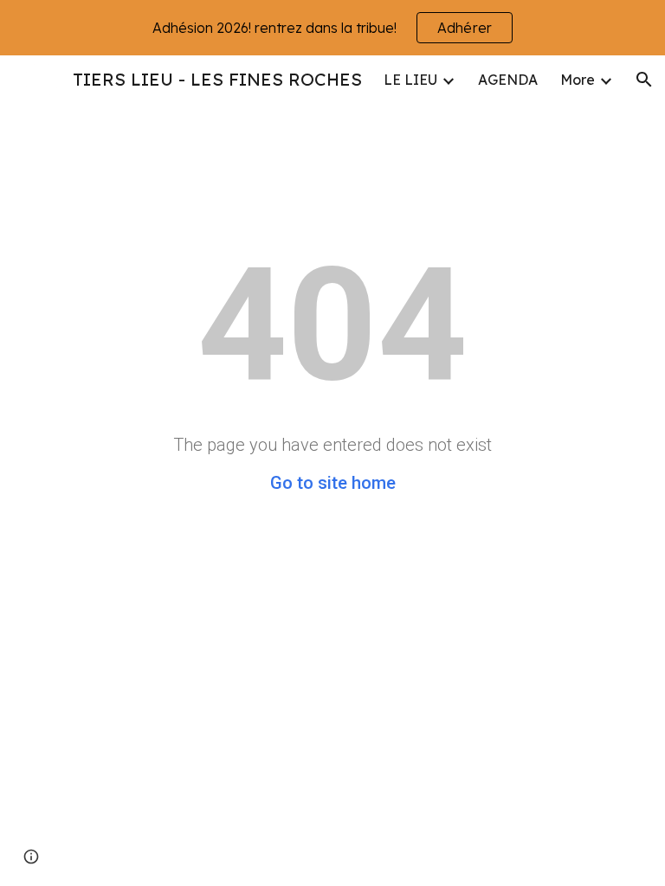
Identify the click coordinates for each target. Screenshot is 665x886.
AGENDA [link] (508, 79)
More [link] (577, 79)
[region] (332, 27)
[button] (644, 79)
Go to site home (333, 482)
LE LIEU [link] (410, 79)
